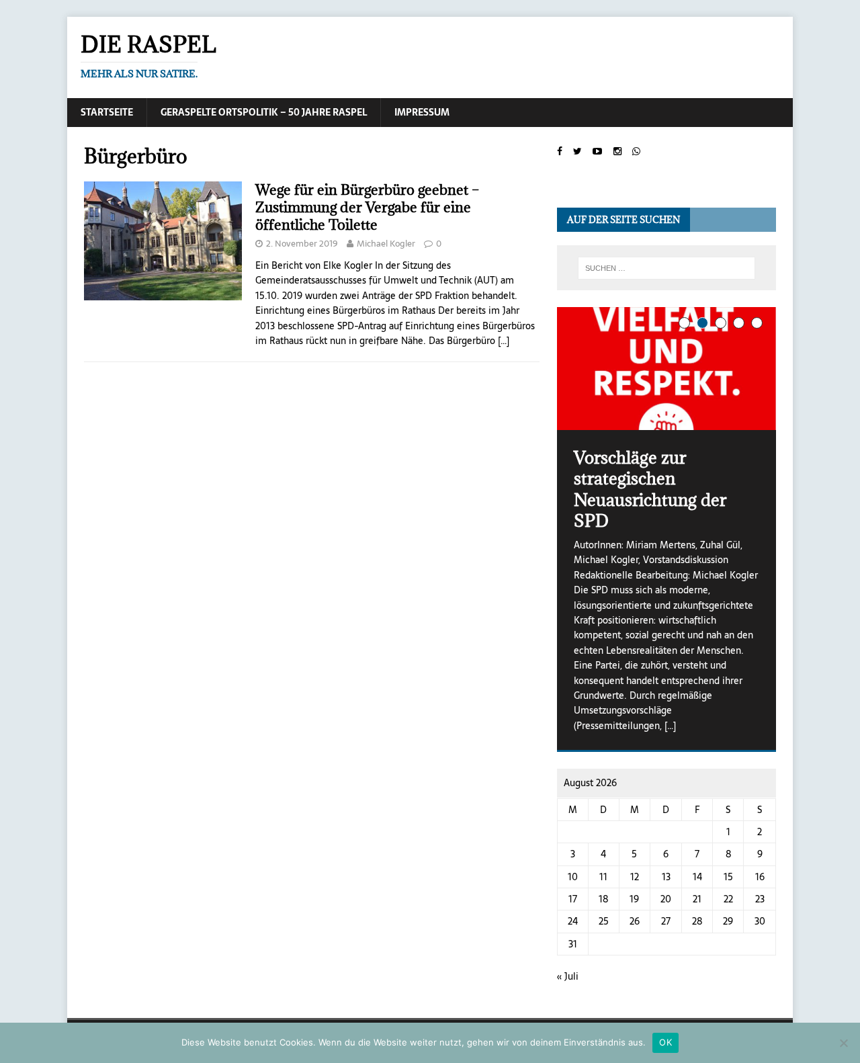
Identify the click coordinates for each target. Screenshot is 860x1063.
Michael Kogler (386, 244)
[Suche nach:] (666, 268)
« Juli (567, 976)
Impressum (421, 112)
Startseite (107, 112)
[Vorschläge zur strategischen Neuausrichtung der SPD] (666, 368)
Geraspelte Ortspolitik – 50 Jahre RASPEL (264, 112)
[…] (503, 340)
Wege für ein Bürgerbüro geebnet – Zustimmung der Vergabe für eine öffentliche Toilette (367, 207)
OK (665, 1042)
